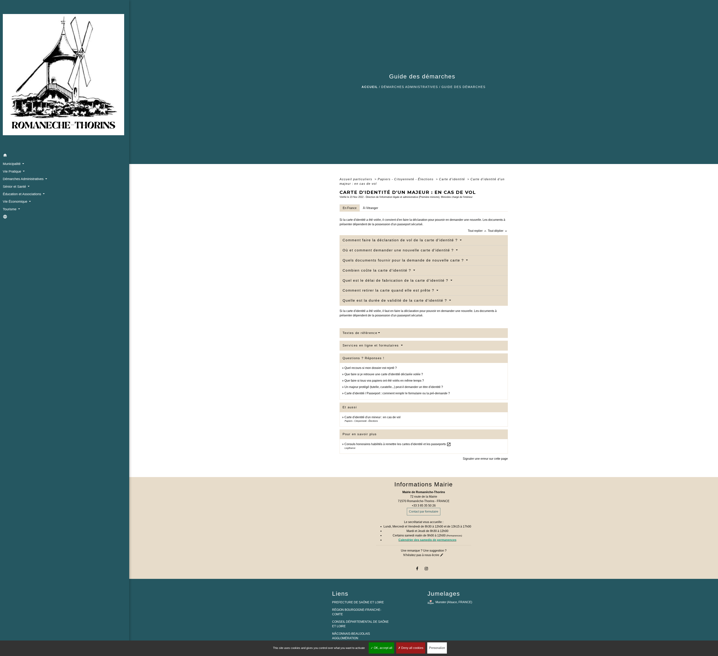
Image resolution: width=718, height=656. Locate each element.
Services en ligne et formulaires (371, 345)
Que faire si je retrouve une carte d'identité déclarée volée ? (383, 374)
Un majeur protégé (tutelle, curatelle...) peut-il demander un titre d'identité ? (393, 387)
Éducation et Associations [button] (22, 194)
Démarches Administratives (409, 87)
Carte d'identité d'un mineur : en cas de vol (372, 417)
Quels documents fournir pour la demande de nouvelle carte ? (404, 260)
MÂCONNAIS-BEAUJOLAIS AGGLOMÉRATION (351, 636)
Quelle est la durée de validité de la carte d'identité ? (395, 300)
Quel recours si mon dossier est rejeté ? (370, 367)
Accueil (370, 87)
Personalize (437, 647)
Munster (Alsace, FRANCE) (453, 602)
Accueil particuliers (356, 179)
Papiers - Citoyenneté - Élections (406, 179)
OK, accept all (382, 647)
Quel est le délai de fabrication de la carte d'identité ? (396, 280)
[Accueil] (64, 75)
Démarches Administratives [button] (24, 179)
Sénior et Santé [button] (15, 186)
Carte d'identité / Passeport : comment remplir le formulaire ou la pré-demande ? (397, 393)
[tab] (350, 207)
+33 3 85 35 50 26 (424, 505)
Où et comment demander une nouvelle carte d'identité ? (399, 250)
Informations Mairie (423, 484)
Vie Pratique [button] (12, 171)
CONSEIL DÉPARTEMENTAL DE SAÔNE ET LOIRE (360, 624)
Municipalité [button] (12, 164)
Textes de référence (360, 333)
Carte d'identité (452, 179)
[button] (64, 156)
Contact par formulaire (423, 511)
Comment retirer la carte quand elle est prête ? (389, 290)
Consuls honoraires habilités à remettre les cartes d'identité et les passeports (397, 444)
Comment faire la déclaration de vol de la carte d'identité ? (401, 240)
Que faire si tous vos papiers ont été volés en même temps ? (384, 380)
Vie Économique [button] (15, 201)
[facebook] (419, 568)
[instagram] (428, 568)
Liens (340, 593)
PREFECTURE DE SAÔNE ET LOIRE (358, 602)
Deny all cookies (412, 647)
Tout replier (477, 230)
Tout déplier (498, 230)
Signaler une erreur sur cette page (485, 458)
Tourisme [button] (10, 209)
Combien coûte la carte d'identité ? (377, 270)
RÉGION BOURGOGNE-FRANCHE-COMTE (356, 612)
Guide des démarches (463, 87)
